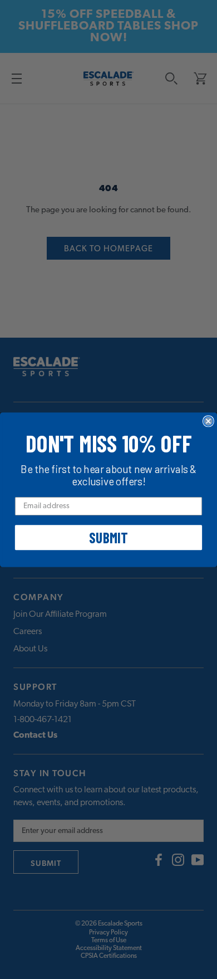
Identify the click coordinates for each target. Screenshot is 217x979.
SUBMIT (108, 537)
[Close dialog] (208, 421)
